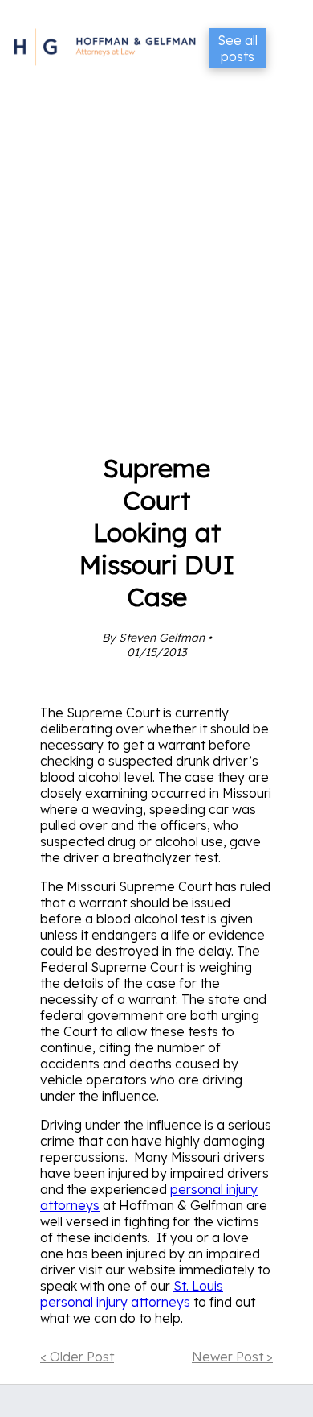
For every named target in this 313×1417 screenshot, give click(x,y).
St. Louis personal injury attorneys (131, 1294)
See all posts (237, 48)
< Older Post (77, 1357)
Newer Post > (232, 1357)
